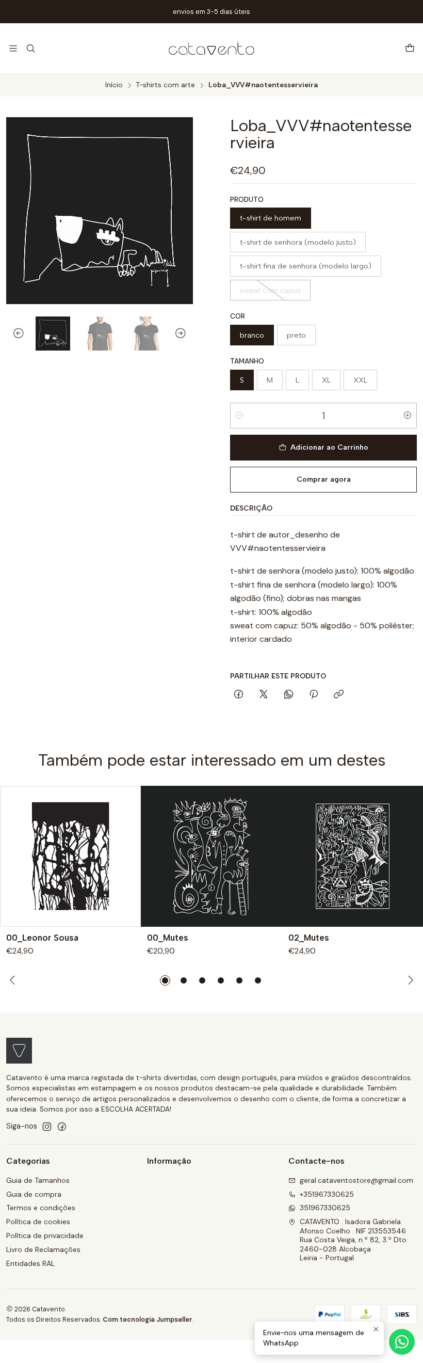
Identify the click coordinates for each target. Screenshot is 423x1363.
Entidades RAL (30, 1263)
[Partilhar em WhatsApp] (288, 695)
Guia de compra (33, 1194)
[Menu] (13, 48)
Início (114, 85)
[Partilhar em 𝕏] (263, 695)
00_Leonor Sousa (42, 937)
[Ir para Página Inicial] (211, 48)
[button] (165, 980)
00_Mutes (167, 937)
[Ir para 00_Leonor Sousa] (70, 856)
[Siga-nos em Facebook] (62, 1126)
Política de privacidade (45, 1235)
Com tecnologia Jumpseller (147, 1319)
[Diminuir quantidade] (239, 415)
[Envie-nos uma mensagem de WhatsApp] (402, 1342)
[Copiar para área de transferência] (338, 695)
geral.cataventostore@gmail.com (356, 1180)
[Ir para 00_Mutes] (211, 856)
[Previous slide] (14, 333)
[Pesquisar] (30, 48)
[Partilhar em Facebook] (238, 695)
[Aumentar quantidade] (407, 415)
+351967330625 (327, 1194)
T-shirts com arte (165, 85)
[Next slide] (185, 333)
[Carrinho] (410, 48)
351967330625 (325, 1207)
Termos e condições (40, 1207)
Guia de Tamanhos (38, 1180)
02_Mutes (308, 937)
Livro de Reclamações (43, 1249)
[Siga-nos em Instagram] (47, 1126)
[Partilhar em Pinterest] (313, 695)
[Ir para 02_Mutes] (352, 856)
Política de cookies (38, 1221)
